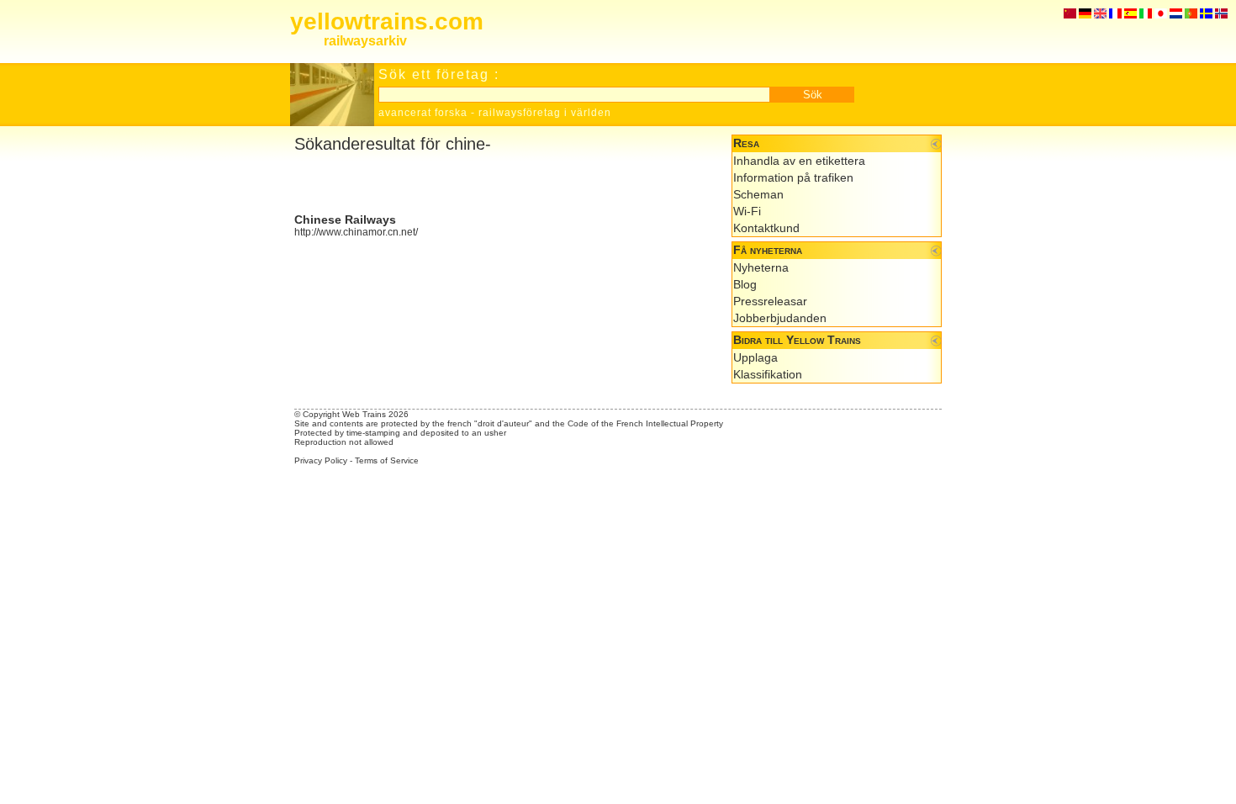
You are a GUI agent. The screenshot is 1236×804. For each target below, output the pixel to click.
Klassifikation (767, 374)
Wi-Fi (747, 211)
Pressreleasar (770, 301)
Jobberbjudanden (780, 318)
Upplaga (755, 357)
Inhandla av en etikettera (799, 160)
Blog (745, 284)
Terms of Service (387, 460)
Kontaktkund (766, 228)
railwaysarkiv (365, 41)
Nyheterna (761, 267)
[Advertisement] (491, 183)
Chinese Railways (345, 219)
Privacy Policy (320, 460)
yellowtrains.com (386, 21)
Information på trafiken (793, 177)
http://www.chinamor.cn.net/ (356, 232)
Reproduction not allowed (344, 442)
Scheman (758, 194)
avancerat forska (422, 113)
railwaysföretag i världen (544, 113)
